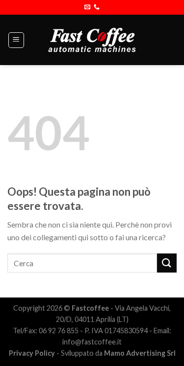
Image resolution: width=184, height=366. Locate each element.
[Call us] (97, 7)
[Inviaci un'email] (87, 7)
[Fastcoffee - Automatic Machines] (92, 39)
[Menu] (16, 40)
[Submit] (167, 263)
